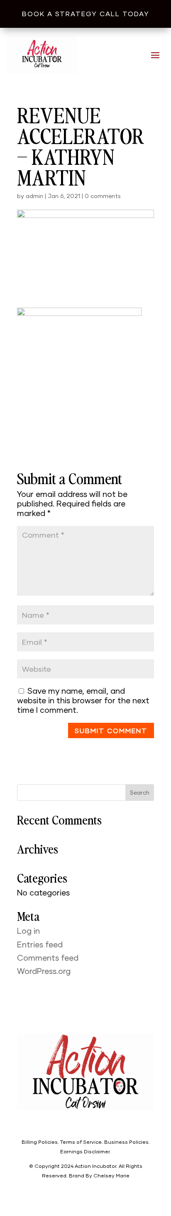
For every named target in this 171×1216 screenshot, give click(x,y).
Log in (28, 930)
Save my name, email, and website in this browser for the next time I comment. (83, 700)
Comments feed (47, 957)
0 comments (103, 195)
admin (34, 195)
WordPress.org (44, 971)
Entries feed (40, 944)
